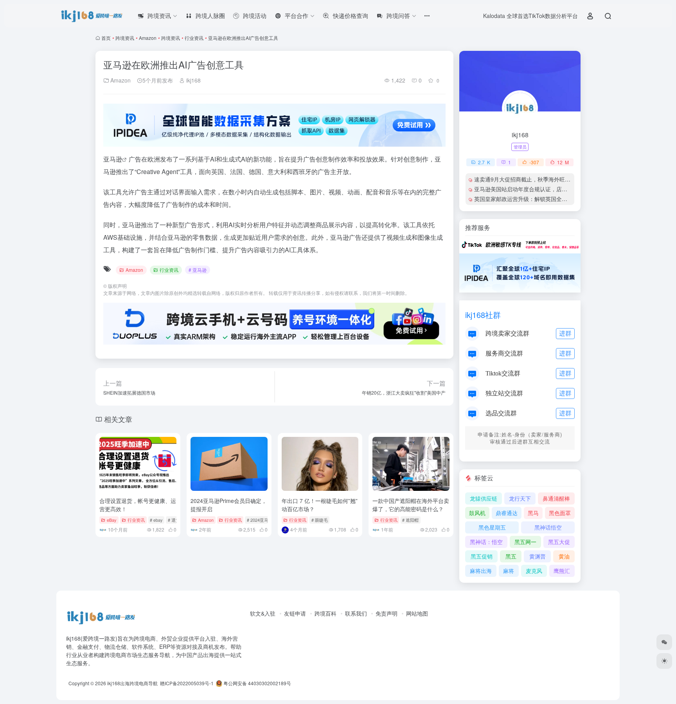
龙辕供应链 (483, 498)
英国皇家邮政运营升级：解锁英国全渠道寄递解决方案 (540, 199)
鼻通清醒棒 (556, 498)
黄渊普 (537, 556)
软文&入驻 (262, 613)
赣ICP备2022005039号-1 (186, 683)
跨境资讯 (124, 37)
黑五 (510, 556)
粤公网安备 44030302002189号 (256, 683)
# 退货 (174, 520)
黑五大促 (559, 542)
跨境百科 (325, 613)
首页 (106, 37)
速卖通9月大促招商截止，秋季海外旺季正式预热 (533, 179)
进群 (565, 333)
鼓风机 (477, 513)
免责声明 (386, 613)
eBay (112, 520)
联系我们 (356, 613)
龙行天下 (520, 498)
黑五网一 (525, 542)
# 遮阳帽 (410, 520)
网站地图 (417, 613)
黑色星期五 (492, 527)
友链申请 (295, 613)
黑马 (533, 513)
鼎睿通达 (507, 513)
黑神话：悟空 (486, 542)
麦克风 (534, 571)
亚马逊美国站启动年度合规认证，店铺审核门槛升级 (537, 189)
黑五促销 (482, 556)
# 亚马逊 (198, 269)
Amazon (147, 37)
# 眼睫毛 (319, 520)
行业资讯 (194, 37)
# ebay (156, 520)
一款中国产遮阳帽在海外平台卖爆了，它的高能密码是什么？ (410, 505)
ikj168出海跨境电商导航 (132, 683)
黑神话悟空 (548, 527)
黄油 (564, 556)
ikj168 (193, 80)
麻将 (508, 571)
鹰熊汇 (562, 571)
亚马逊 (112, 158)
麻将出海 (481, 571)
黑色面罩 (560, 513)
